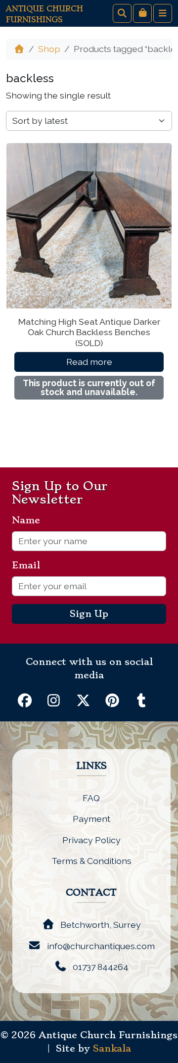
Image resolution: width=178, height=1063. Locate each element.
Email (30, 565)
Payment (91, 818)
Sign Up (89, 613)
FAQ (91, 798)
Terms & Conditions (91, 861)
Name (30, 520)
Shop (49, 49)
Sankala (112, 1048)
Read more (89, 361)
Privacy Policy (91, 840)
